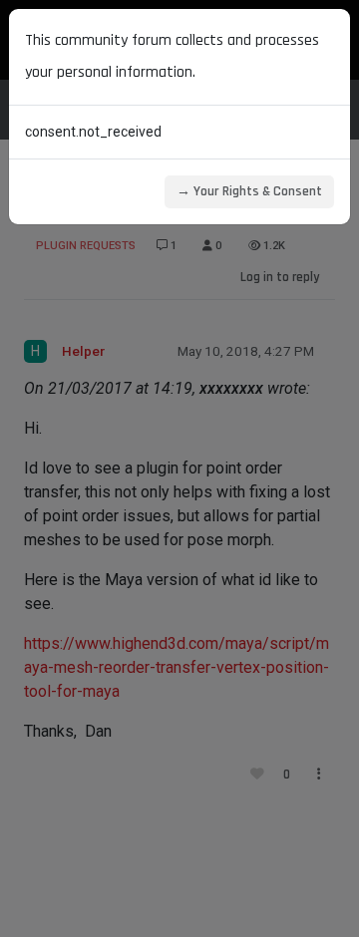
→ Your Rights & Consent (249, 191)
